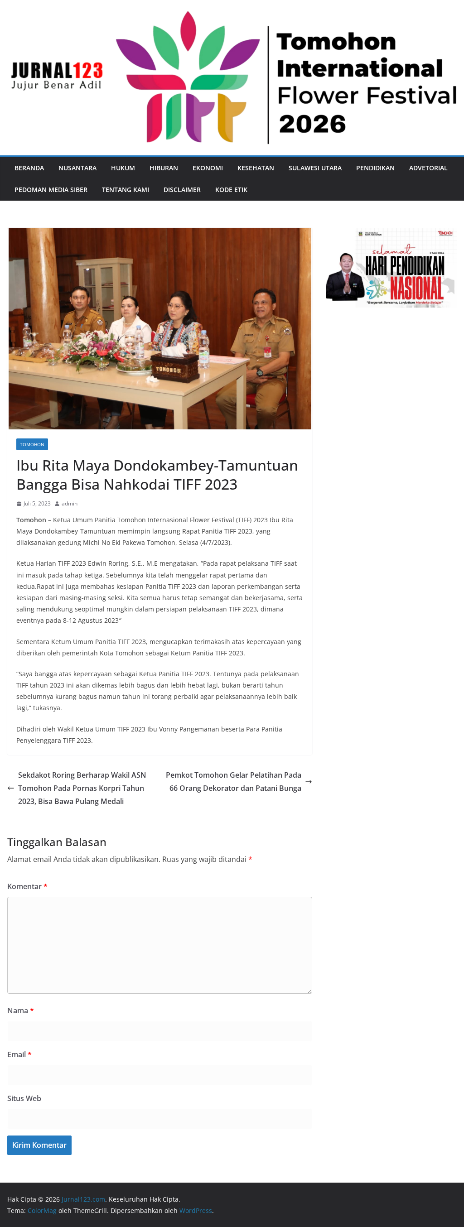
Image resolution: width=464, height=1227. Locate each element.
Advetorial (428, 168)
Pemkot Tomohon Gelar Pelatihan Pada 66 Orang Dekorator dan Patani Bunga (233, 781)
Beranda (29, 168)
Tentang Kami (125, 189)
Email (19, 1054)
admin (69, 503)
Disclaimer (182, 189)
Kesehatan (255, 168)
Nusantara (77, 168)
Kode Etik (231, 189)
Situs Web (24, 1098)
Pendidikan (375, 168)
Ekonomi (208, 168)
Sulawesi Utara (315, 168)
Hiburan (164, 168)
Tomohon (32, 444)
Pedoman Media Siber (50, 189)
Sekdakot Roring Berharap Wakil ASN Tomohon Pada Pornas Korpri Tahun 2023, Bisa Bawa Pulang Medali (82, 788)
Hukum (123, 168)
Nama (20, 1010)
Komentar (27, 886)
